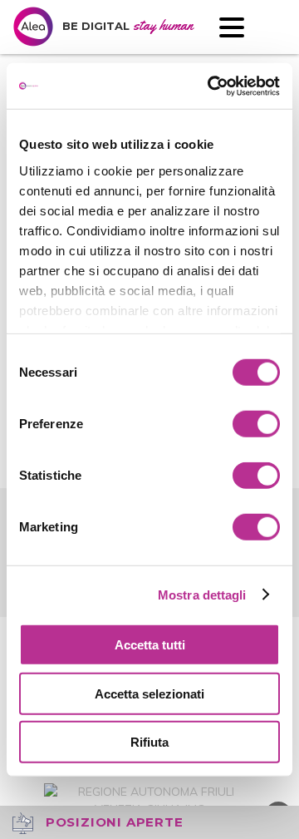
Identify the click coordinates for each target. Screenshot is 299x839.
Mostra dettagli (202, 594)
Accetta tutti (150, 645)
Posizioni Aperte (113, 822)
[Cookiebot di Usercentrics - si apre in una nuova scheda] (211, 85)
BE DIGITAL (127, 25)
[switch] (256, 424)
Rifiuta (149, 742)
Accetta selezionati (149, 693)
